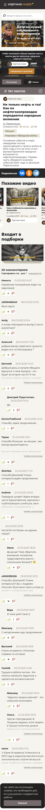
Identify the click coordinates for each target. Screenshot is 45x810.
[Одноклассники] (29, 173)
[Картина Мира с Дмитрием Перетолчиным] (21, 4)
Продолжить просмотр (21, 71)
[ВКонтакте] (22, 173)
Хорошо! (22, 803)
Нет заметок (16, 91)
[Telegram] (36, 173)
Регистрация (11, 82)
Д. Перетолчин (11, 123)
